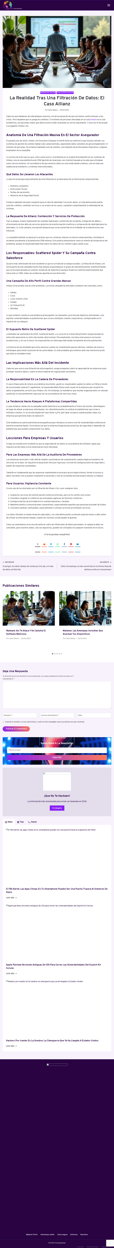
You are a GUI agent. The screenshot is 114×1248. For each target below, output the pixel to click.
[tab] (52, 653)
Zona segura (62, 1235)
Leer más (11, 898)
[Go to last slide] (6, 621)
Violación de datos (65, 93)
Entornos (74, 1235)
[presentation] (29, 608)
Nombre (8, 715)
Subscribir (57, 757)
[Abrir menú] (108, 5)
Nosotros (84, 1235)
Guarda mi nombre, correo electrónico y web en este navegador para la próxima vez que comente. (45, 722)
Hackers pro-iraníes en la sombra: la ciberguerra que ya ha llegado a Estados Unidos (52, 1040)
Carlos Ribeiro (53, 110)
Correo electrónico (50, 715)
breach (93, 119)
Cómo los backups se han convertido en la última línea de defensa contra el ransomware (86, 566)
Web (80, 715)
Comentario (9, 679)
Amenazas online (48, 93)
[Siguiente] (108, 621)
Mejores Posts (32, 1235)
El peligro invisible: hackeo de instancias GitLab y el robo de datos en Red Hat (28, 566)
